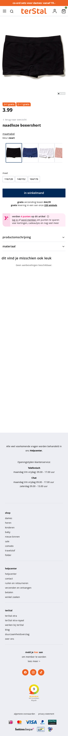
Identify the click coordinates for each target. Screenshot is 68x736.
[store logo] (34, 11)
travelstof (10, 550)
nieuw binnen (12, 536)
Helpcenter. (36, 450)
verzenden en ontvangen (18, 587)
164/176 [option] (34, 179)
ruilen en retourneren (16, 583)
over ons (9, 638)
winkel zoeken (12, 597)
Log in (15, 219)
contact (9, 578)
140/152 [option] (21, 179)
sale (7, 541)
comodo (9, 545)
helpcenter (11, 573)
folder (8, 555)
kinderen (10, 527)
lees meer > (34, 661)
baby (7, 532)
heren (8, 522)
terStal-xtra (11, 615)
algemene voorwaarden (24, 714)
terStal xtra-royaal (14, 620)
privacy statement (46, 714)
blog (7, 629)
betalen (9, 592)
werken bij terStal (14, 624)
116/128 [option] (8, 179)
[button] (11, 11)
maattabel (9, 134)
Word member (29, 219)
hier (36, 652)
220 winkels (50, 205)
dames (8, 518)
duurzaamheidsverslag (17, 634)
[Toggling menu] (4, 11)
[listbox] (34, 179)
